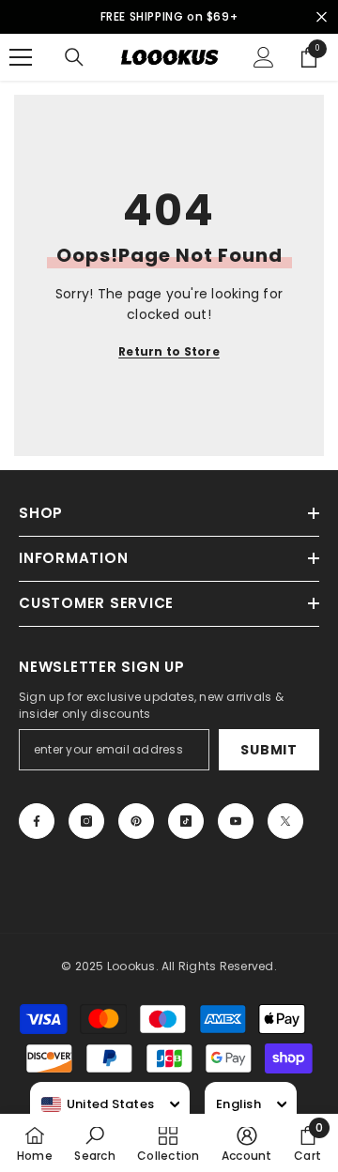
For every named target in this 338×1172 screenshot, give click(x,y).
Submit (268, 749)
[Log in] (264, 57)
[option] (169, 17)
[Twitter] (285, 821)
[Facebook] (36, 821)
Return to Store (169, 351)
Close (322, 17)
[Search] (74, 57)
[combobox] (97, 1104)
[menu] (20, 57)
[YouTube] (236, 821)
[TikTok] (186, 821)
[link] (94, 1143)
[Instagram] (86, 821)
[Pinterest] (136, 821)
